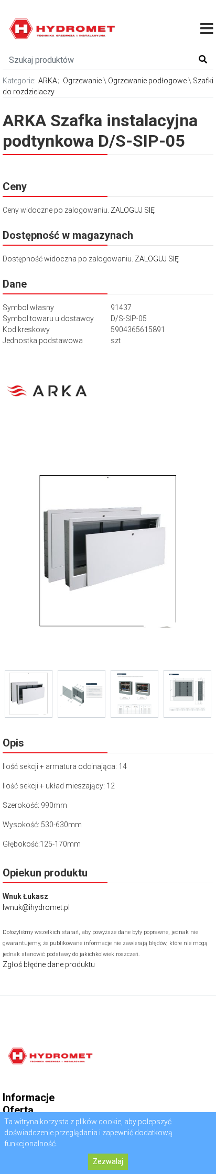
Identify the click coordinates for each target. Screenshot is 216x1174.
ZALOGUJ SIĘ (133, 210)
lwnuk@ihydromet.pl (36, 907)
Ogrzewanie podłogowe (147, 80)
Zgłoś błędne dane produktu (49, 964)
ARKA (47, 80)
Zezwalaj (108, 1161)
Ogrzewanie (82, 80)
